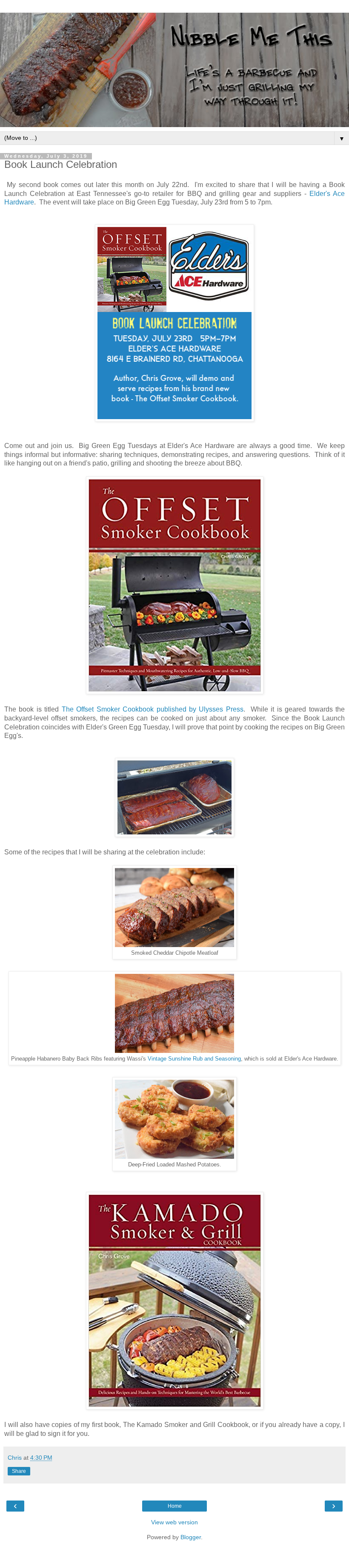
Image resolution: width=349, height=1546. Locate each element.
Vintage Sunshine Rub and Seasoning (194, 1058)
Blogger (190, 1537)
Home (175, 1506)
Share (19, 1471)
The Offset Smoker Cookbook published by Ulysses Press (152, 709)
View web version (174, 1522)
